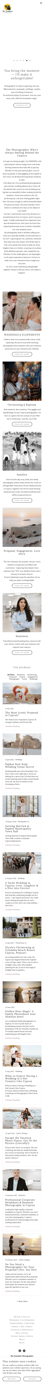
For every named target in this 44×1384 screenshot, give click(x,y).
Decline (12, 1379)
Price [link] (22, 1339)
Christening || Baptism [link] (22, 1323)
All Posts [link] (10, 675)
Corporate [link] (13, 677)
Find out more (22, 354)
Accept (32, 1379)
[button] (14, 60)
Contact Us (22, 105)
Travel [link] (24, 679)
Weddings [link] (33, 679)
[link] (7, 3)
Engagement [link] (33, 677)
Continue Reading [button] (12, 726)
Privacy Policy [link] (22, 1317)
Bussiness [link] (21, 675)
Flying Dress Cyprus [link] (22, 1336)
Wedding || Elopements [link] (22, 1320)
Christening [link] (32, 675)
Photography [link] (14, 679)
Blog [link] (22, 1343)
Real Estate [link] (22, 1333)
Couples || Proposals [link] (22, 1330)
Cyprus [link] (22, 677)
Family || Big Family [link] (22, 1326)
